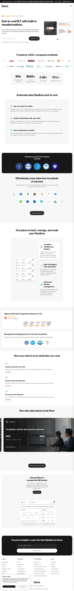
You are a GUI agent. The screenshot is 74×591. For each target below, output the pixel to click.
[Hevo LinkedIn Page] (44, 589)
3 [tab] (58, 39)
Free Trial (4, 564)
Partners (53, 566)
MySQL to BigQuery (39, 569)
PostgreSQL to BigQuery (40, 571)
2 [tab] (57, 39)
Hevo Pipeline (5, 562)
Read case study (10, 447)
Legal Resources (55, 573)
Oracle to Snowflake (39, 573)
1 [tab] (56, 39)
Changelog (4, 571)
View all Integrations (37, 213)
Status (3, 573)
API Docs (20, 566)
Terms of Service (55, 571)
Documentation (21, 569)
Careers (53, 564)
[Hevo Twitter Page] (47, 589)
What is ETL (37, 562)
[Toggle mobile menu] (70, 6)
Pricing (3, 566)
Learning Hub (21, 564)
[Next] (38, 456)
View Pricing (37, 492)
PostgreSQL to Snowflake (40, 575)
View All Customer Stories (37, 465)
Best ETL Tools (37, 564)
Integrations (4, 569)
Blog (19, 562)
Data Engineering (22, 571)
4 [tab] (60, 39)
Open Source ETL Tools (40, 566)
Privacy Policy (54, 569)
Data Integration (21, 573)
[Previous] (35, 456)
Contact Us (53, 562)
